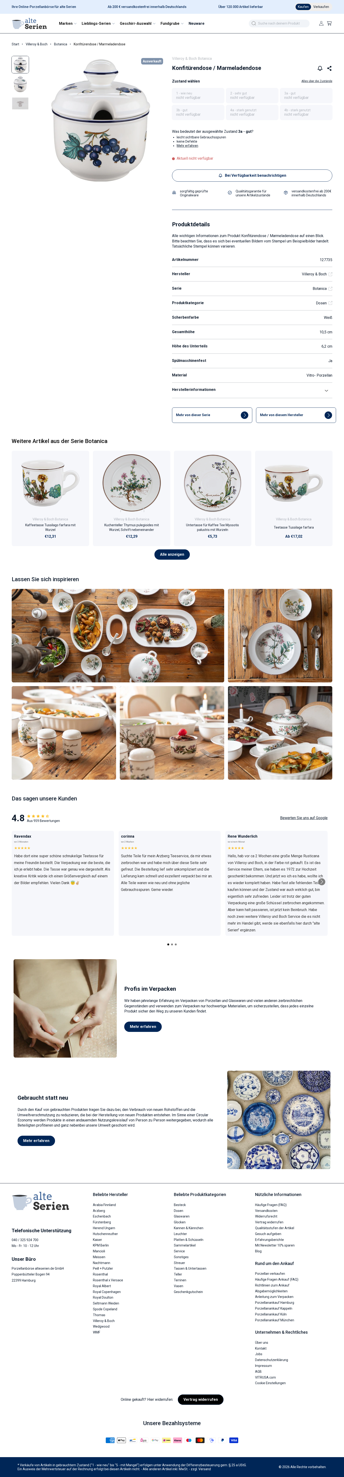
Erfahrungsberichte (269, 1240)
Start (15, 44)
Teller (178, 1274)
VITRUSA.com (265, 1377)
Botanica (60, 44)
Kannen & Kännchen (188, 1228)
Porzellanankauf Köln (271, 1314)
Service (179, 1251)
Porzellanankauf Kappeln (273, 1308)
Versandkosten (266, 1211)
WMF (96, 1332)
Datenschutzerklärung (271, 1360)
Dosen (321, 303)
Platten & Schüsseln (188, 1240)
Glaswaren (182, 1216)
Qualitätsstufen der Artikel (274, 1228)
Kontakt (261, 1348)
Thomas (99, 1315)
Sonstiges (181, 1257)
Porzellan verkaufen (270, 1273)
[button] (67, 23)
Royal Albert (102, 1286)
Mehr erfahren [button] (187, 146)
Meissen (99, 1257)
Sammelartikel (185, 1245)
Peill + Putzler (103, 1268)
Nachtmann (101, 1263)
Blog (258, 1251)
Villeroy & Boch (37, 44)
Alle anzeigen (172, 554)
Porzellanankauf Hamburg (274, 1302)
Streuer (179, 1263)
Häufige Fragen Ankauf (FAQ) (276, 1279)
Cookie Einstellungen (270, 1383)
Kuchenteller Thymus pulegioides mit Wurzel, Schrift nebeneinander (131, 527)
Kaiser (97, 1240)
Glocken (180, 1222)
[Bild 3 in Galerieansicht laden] (20, 103)
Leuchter (180, 1234)
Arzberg (99, 1211)
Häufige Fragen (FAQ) (271, 1205)
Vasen (178, 1286)
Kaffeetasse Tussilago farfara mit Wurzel (50, 527)
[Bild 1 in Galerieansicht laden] (20, 64)
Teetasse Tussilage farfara (294, 527)
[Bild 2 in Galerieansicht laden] (20, 84)
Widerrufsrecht (266, 1216)
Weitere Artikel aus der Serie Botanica (59, 441)
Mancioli (99, 1251)
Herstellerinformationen (194, 389)
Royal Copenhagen (107, 1292)
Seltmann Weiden (106, 1303)
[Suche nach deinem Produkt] (254, 23)
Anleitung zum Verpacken (274, 1297)
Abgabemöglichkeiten (271, 1291)
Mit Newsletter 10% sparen (275, 1245)
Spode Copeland (105, 1309)
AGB (258, 1371)
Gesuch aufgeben (268, 1234)
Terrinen (180, 1280)
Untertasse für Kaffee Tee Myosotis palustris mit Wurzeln (212, 527)
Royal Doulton (103, 1297)
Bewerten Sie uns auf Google (304, 818)
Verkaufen (321, 7)
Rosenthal (100, 1274)
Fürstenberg (102, 1222)
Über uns (261, 1342)
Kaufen (303, 7)
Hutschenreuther (105, 1234)
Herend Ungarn (104, 1228)
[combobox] (279, 23)
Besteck (180, 1205)
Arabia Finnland (104, 1205)
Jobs (258, 1354)
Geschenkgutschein (188, 1292)
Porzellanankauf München (274, 1320)
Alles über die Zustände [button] (316, 81)
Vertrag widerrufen (269, 1222)
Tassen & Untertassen (190, 1268)
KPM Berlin (101, 1245)
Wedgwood (101, 1326)
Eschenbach (102, 1216)
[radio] (198, 95)
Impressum (263, 1366)
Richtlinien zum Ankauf (272, 1285)
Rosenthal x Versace (108, 1280)
